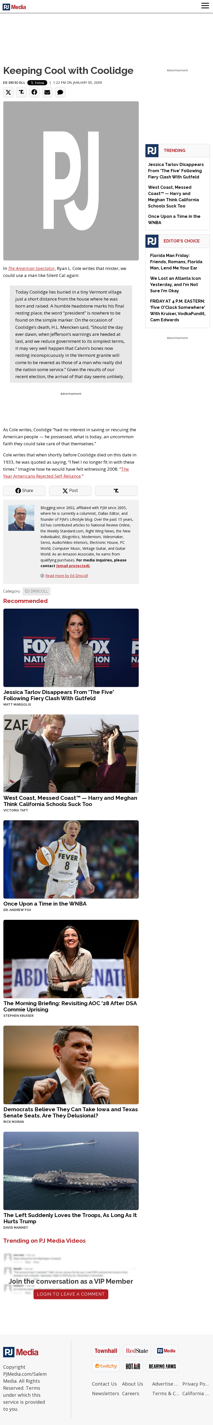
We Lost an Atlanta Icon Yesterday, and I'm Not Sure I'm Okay (175, 284)
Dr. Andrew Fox (17, 910)
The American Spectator (31, 268)
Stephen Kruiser (18, 1016)
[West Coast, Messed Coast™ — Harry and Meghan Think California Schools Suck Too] (71, 753)
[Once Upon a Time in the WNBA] (71, 859)
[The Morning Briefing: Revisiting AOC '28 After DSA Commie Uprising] (71, 958)
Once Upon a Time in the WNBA (44, 903)
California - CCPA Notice (196, 1393)
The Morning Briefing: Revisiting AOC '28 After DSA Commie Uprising (70, 1006)
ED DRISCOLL (36, 591)
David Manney (15, 1227)
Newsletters (105, 1393)
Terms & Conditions (166, 1393)
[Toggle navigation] (205, 6)
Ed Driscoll (14, 82)
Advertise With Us (166, 1384)
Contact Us (104, 1384)
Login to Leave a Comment (71, 1294)
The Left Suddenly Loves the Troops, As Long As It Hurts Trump (70, 1218)
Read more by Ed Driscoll (66, 575)
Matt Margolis (17, 704)
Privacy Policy (196, 1384)
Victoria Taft (15, 810)
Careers (130, 1393)
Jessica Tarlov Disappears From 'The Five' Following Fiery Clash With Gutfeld (58, 695)
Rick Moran (13, 1122)
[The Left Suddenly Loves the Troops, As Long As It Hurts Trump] (71, 1170)
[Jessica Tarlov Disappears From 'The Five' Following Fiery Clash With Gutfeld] (71, 647)
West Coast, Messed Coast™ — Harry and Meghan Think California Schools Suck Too (70, 801)
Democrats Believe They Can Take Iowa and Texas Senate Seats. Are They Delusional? (70, 1112)
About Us (132, 1384)
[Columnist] (23, 517)
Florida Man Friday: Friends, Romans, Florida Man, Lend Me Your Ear (176, 261)
